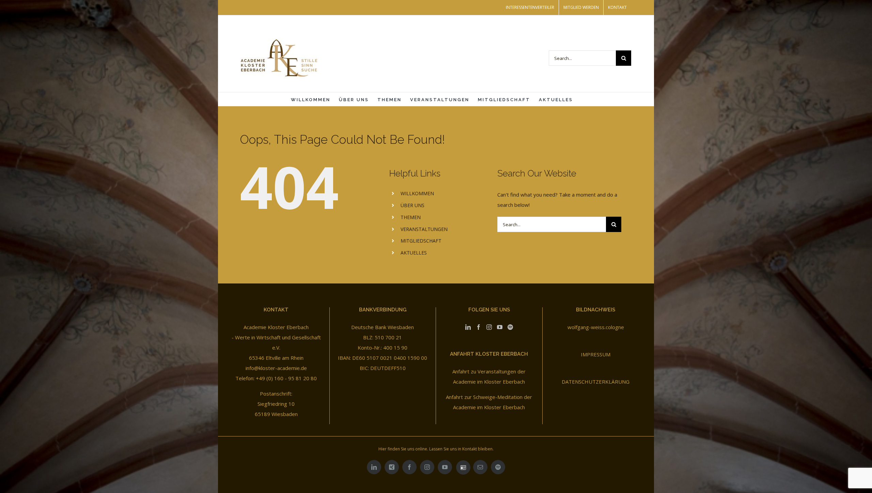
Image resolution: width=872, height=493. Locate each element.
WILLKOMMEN (417, 193)
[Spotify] (510, 327)
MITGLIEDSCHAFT (421, 240)
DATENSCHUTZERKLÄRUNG (595, 381)
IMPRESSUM (595, 354)
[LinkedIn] (468, 327)
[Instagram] (489, 327)
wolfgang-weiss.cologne (595, 327)
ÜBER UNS (412, 205)
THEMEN (411, 217)
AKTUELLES (414, 252)
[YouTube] (499, 327)
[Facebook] (478, 327)
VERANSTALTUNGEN (424, 229)
